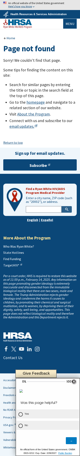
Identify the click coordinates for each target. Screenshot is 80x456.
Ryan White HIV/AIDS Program (17, 23)
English (32, 220)
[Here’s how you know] (40, 5)
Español (47, 220)
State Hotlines (13, 252)
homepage (35, 102)
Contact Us (12, 357)
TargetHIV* (11, 265)
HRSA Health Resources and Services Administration (17, 336)
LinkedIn (29, 349)
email (21, 126)
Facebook (6, 349)
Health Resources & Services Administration (38, 14)
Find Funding (12, 259)
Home (11, 38)
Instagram (37, 349)
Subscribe (38, 165)
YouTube (21, 349)
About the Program (33, 114)
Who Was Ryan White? (18, 246)
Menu (70, 24)
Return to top (13, 142)
